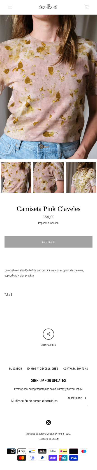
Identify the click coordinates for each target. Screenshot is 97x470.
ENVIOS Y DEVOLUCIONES (42, 368)
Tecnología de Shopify (48, 438)
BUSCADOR (15, 368)
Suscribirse (75, 398)
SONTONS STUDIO (61, 433)
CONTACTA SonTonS (75, 368)
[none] (16, 177)
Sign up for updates (48, 380)
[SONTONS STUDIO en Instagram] (48, 422)
